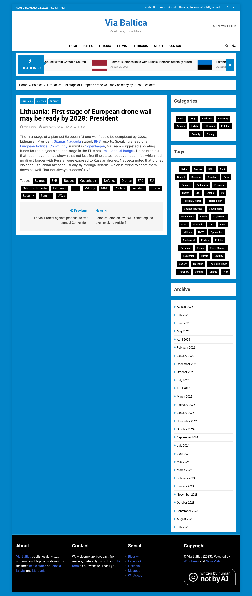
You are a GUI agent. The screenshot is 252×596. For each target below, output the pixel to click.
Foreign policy (215, 201)
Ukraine (199, 271)
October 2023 (185, 502)
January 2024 (185, 486)
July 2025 (183, 380)
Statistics (198, 264)
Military (89, 188)
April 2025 (183, 388)
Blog (193, 118)
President (137, 188)
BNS (97, 141)
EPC (141, 181)
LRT (75, 188)
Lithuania (140, 46)
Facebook (135, 561)
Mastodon (135, 571)
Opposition (216, 232)
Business (207, 118)
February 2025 (186, 405)
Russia (155, 188)
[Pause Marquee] (230, 65)
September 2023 (187, 511)
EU (152, 181)
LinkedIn (134, 566)
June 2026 (183, 323)
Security (55, 101)
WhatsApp (135, 575)
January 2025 (185, 413)
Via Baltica (126, 23)
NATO (201, 232)
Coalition (212, 177)
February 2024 (186, 478)
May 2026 (183, 331)
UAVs (61, 196)
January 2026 (185, 356)
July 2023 (183, 527)
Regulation (189, 256)
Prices (200, 248)
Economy (223, 118)
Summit (45, 196)
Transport (183, 271)
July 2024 (183, 445)
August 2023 (185, 519)
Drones (127, 181)
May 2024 (183, 462)
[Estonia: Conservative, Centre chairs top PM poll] (194, 67)
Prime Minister (217, 248)
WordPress (191, 561)
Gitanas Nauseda (67, 141)
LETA (183, 224)
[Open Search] (226, 45)
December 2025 (187, 364)
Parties (205, 240)
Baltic (88, 46)
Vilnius (213, 271)
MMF (104, 188)
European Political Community (44, 146)
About (158, 46)
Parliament (189, 240)
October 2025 (185, 372)
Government (215, 208)
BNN (211, 169)
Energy (185, 193)
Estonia (105, 46)
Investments (187, 216)
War (225, 271)
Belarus (40, 181)
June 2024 (183, 454)
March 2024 (184, 470)
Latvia (122, 46)
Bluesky (133, 556)
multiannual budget (119, 151)
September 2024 (187, 437)
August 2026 (185, 307)
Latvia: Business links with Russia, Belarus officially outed (182, 7)
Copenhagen (95, 146)
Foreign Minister (192, 201)
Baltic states (37, 566)
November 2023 (187, 494)
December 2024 (187, 421)
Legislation (219, 216)
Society (210, 134)
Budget (69, 181)
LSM (222, 224)
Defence (109, 181)
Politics (41, 101)
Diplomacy (202, 185)
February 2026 (186, 347)
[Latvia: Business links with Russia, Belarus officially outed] (88, 67)
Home (73, 46)
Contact (176, 46)
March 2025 (184, 396)
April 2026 (183, 339)
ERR (198, 193)
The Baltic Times (218, 264)
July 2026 (183, 315)
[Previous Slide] (227, 7)
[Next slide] (233, 7)
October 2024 (185, 429)
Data (226, 177)
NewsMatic (213, 561)
